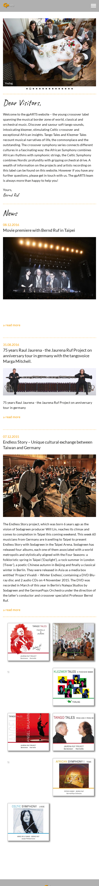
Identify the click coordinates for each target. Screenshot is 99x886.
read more (13, 325)
